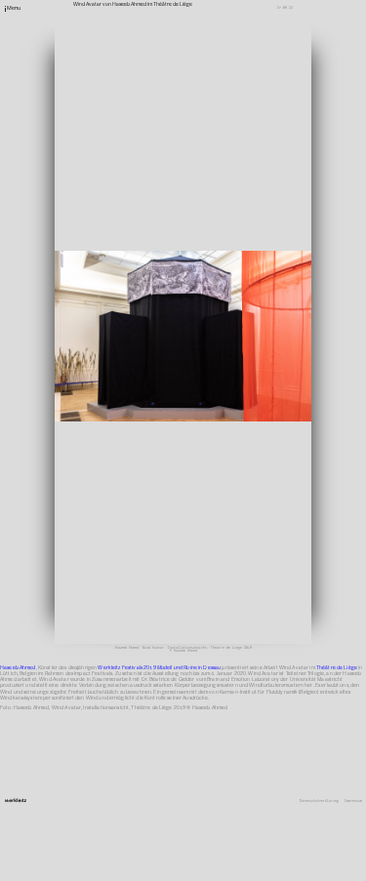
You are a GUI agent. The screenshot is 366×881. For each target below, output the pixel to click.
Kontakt (242, 297)
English (242, 333)
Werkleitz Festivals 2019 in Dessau (159, 667)
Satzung (242, 320)
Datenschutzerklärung (319, 801)
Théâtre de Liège (336, 667)
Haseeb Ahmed (18, 667)
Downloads (244, 327)
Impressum (353, 801)
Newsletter (245, 302)
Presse (241, 314)
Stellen (242, 308)
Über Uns (243, 290)
